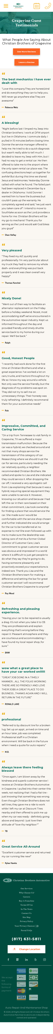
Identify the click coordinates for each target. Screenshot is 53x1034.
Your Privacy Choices (24, 926)
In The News (26, 909)
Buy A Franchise (26, 901)
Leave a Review (26, 62)
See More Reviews (26, 51)
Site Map (26, 917)
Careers (26, 896)
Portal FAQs (26, 930)
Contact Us (27, 913)
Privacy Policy (26, 921)
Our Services (27, 888)
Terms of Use (26, 905)
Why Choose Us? (26, 892)
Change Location (29, 949)
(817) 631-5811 (26, 939)
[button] (6, 6)
